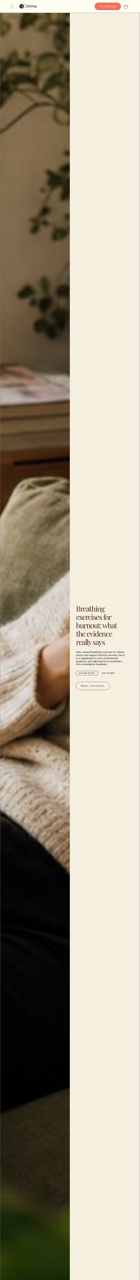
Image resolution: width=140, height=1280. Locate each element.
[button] (13, 6)
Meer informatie (93, 685)
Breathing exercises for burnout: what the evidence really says (96, 625)
